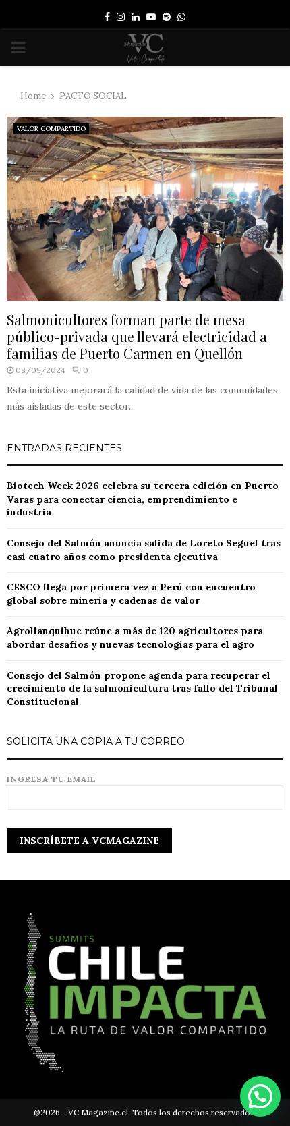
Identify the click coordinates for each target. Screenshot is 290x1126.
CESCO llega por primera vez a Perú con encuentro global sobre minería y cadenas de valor (131, 594)
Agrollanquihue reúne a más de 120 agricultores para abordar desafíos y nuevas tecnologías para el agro (135, 637)
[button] (260, 1096)
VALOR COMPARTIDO (51, 128)
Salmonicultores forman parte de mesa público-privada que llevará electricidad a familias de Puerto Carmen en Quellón (137, 336)
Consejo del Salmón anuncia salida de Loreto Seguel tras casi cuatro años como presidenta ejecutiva (144, 550)
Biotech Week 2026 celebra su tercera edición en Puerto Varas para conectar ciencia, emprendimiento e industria (143, 499)
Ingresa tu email (51, 779)
